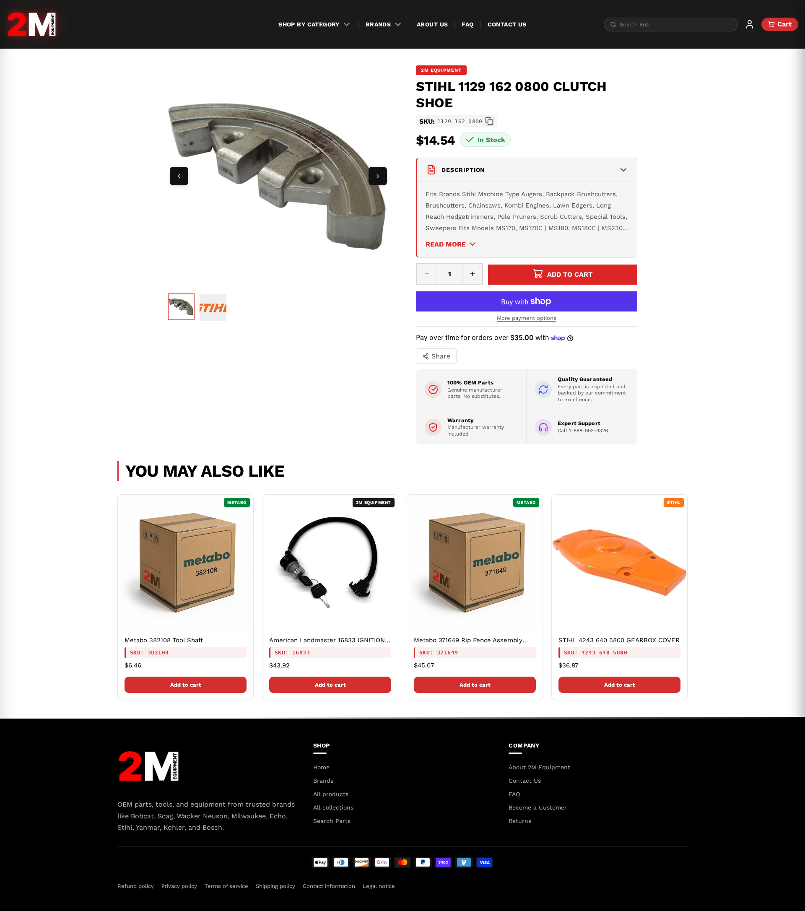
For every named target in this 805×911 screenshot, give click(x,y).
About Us (432, 24)
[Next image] (378, 176)
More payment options (526, 318)
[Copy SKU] (489, 121)
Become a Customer (538, 807)
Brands (378, 24)
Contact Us (507, 24)
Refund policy (135, 886)
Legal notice (379, 886)
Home (321, 767)
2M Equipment (441, 70)
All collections (333, 807)
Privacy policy (179, 886)
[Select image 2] (213, 307)
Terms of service (226, 886)
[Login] (750, 24)
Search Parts (332, 821)
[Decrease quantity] (427, 274)
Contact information (329, 886)
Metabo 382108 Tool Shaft (164, 640)
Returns (520, 821)
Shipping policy (275, 886)
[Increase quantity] (472, 274)
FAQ (467, 24)
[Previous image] (179, 176)
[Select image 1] (181, 306)
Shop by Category (309, 24)
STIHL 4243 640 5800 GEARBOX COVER (619, 640)
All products (330, 794)
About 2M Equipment (539, 767)
